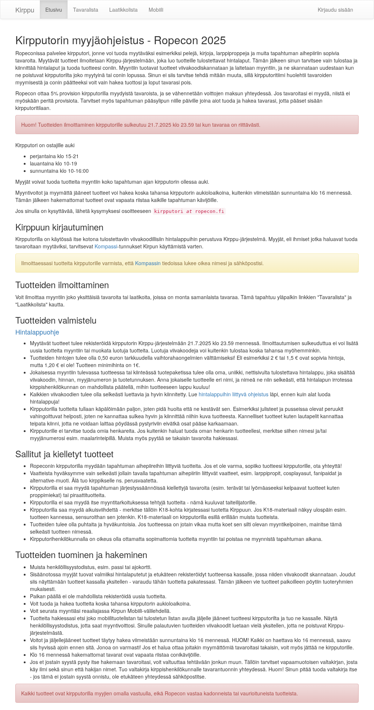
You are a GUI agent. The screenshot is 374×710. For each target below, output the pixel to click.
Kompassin (148, 263)
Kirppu (24, 9)
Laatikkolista (123, 9)
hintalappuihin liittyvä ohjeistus (233, 394)
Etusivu (53, 9)
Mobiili (156, 9)
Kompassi (106, 246)
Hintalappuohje (37, 331)
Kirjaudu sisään (335, 9)
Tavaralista (85, 9)
